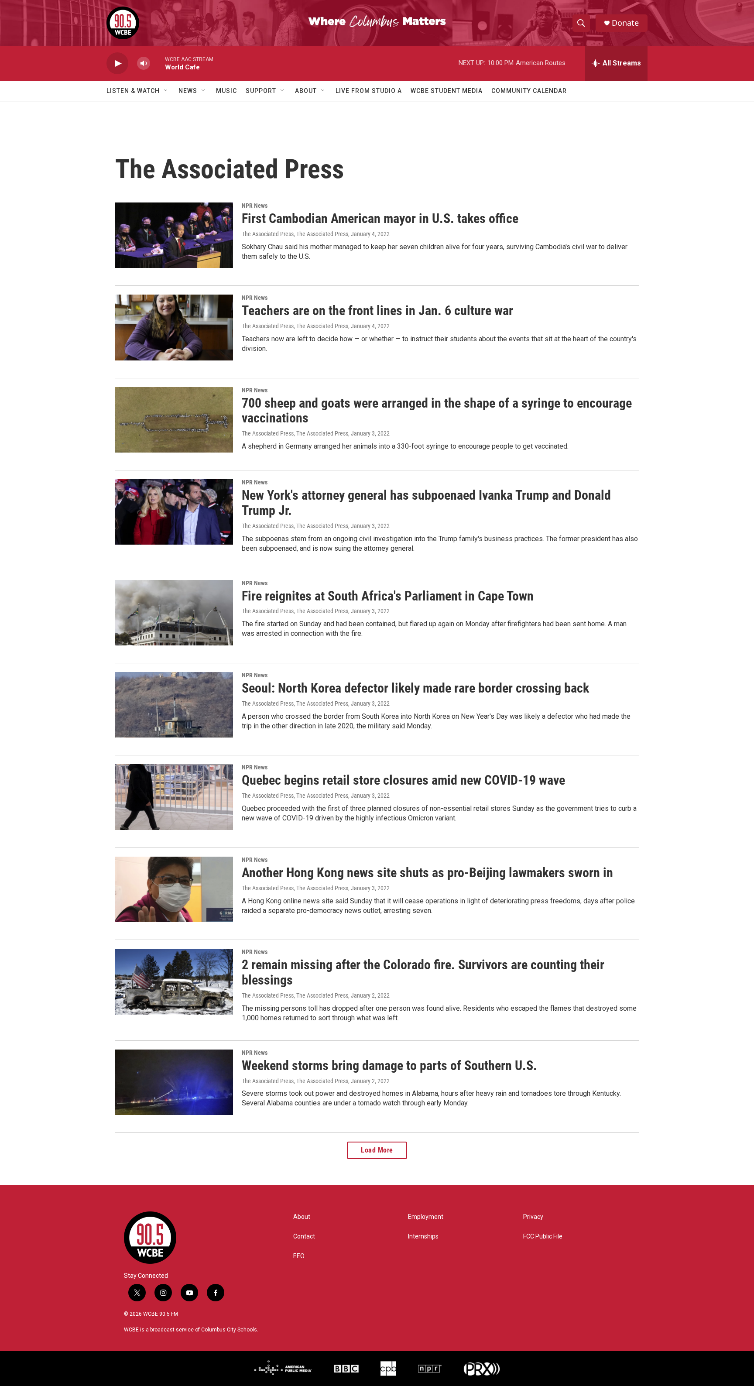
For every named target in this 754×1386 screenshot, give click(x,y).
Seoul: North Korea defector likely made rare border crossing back (415, 688)
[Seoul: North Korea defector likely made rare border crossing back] (174, 705)
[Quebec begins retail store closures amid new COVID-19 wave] (174, 797)
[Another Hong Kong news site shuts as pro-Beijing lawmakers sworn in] (174, 889)
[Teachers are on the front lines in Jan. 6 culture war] (174, 327)
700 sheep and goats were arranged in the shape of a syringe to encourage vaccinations (437, 410)
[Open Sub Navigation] (166, 90)
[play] (117, 63)
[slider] (157, 63)
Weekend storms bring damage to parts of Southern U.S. (389, 1065)
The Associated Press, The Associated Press (295, 233)
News (187, 90)
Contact (304, 1236)
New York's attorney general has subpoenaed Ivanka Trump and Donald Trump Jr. (426, 502)
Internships (423, 1236)
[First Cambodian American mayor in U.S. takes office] (174, 235)
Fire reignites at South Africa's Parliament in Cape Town (388, 596)
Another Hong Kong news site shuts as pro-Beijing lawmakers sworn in (427, 872)
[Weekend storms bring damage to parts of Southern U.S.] (174, 1082)
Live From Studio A (369, 90)
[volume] (143, 63)
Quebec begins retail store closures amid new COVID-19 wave (403, 780)
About (306, 90)
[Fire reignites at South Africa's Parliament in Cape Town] (174, 612)
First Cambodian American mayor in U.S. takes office (380, 218)
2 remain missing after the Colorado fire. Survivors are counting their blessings (423, 972)
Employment (425, 1217)
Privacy (533, 1217)
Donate (625, 22)
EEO (299, 1256)
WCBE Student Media (447, 90)
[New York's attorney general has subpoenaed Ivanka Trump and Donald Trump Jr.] (174, 512)
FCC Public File (542, 1236)
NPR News (254, 205)
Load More (377, 1150)
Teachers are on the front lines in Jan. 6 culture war (377, 310)
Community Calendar (529, 90)
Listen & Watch (133, 90)
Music (226, 90)
